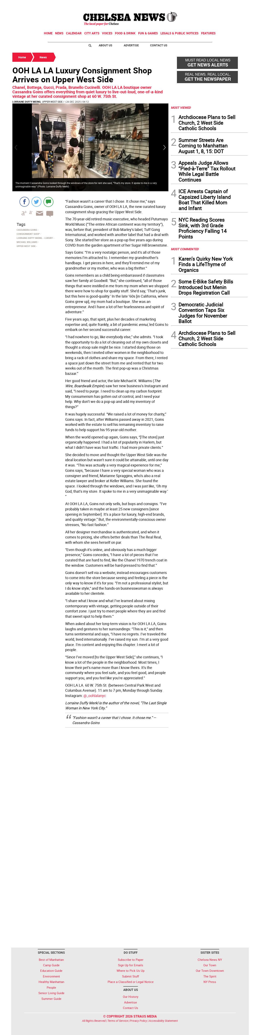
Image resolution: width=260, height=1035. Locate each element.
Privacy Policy (138, 1021)
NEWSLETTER (215, 4)
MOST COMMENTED (185, 249)
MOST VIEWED (181, 107)
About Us (105, 45)
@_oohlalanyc (94, 695)
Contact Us (158, 45)
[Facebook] (24, 202)
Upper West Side (52, 101)
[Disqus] (90, 782)
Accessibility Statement (163, 1021)
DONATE (237, 4)
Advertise (131, 45)
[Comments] (48, 202)
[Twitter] (36, 202)
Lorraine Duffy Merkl (26, 101)
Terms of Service (117, 1021)
